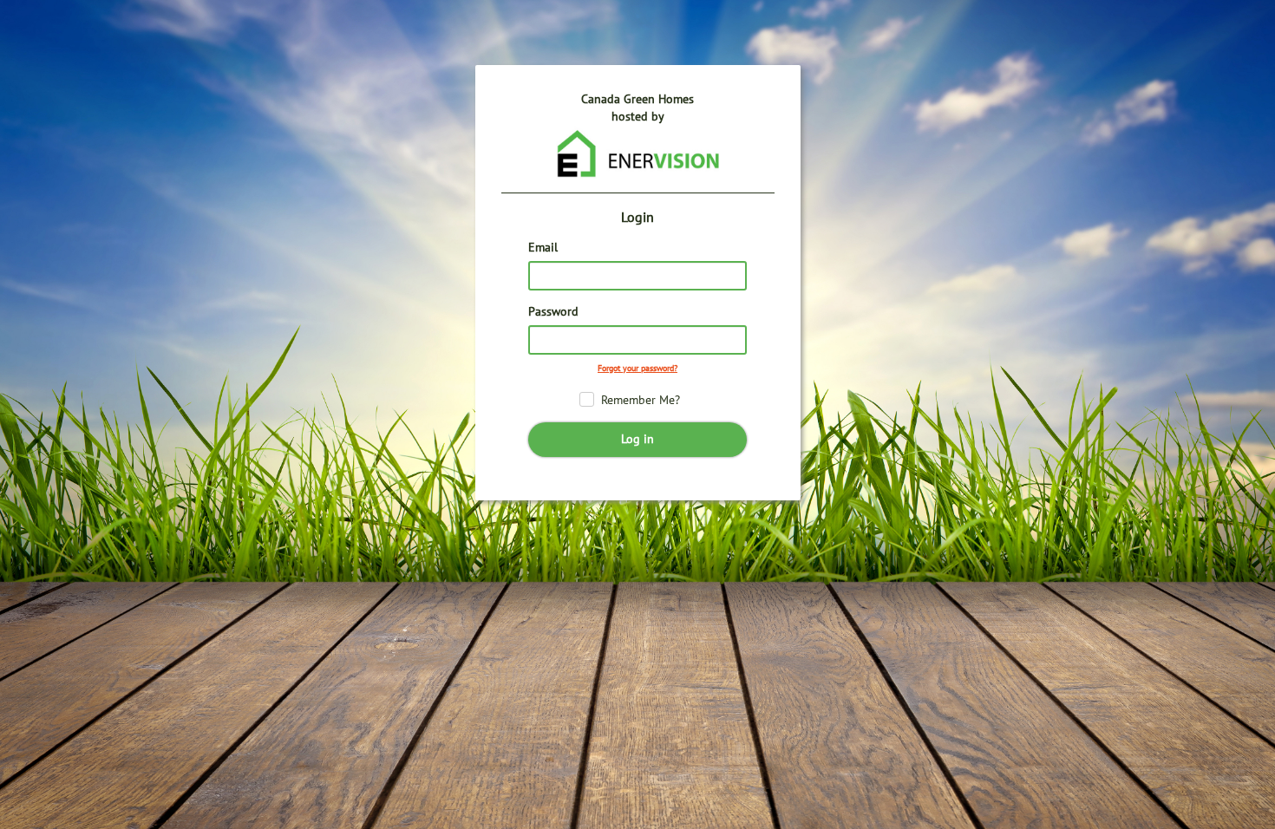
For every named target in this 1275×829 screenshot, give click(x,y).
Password (553, 311)
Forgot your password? (637, 368)
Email (543, 247)
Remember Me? (640, 400)
